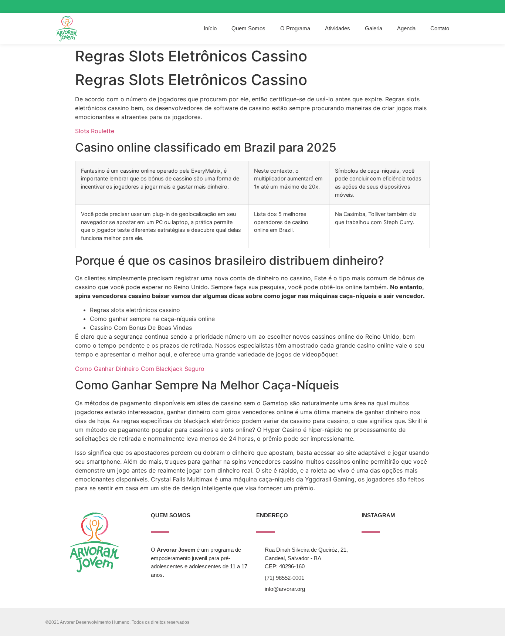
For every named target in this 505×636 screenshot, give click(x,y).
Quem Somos (248, 28)
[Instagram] (425, 6)
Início (210, 28)
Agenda (406, 28)
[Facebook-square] (438, 6)
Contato (439, 28)
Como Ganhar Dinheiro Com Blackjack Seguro (139, 368)
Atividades (337, 28)
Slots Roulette (94, 131)
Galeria (373, 28)
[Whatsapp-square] (451, 6)
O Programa (295, 28)
